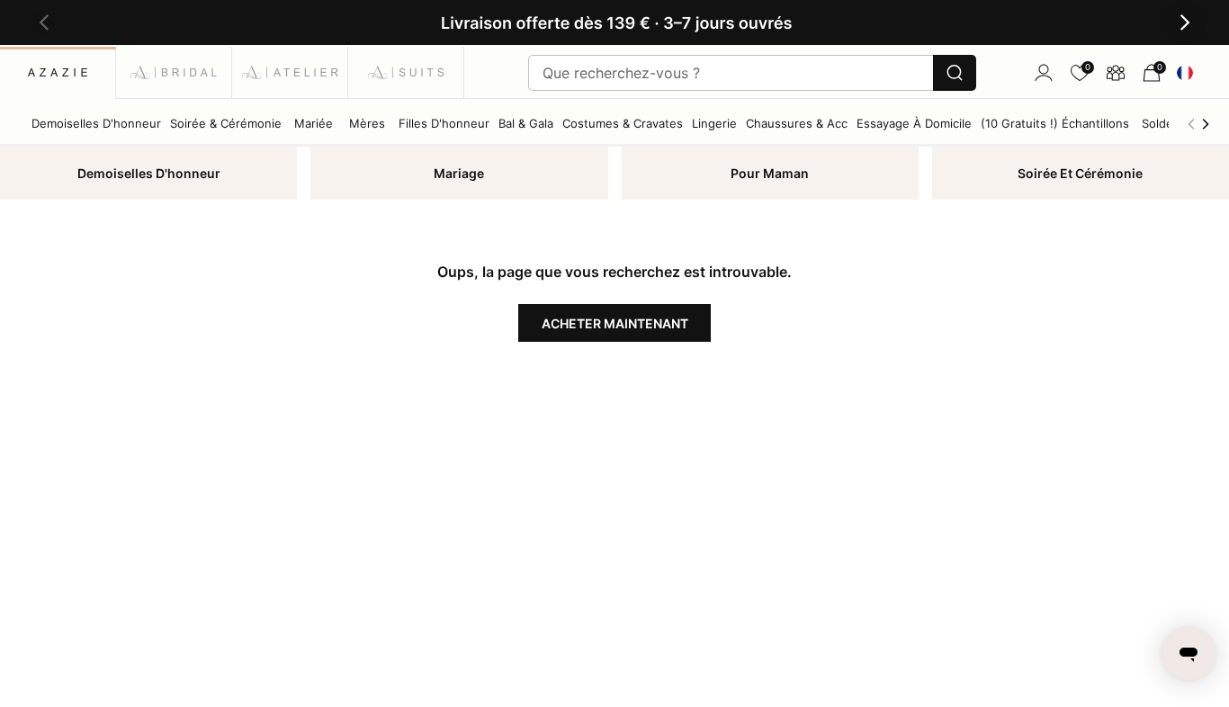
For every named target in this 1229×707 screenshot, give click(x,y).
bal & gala (525, 123)
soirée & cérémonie (226, 123)
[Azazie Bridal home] (174, 72)
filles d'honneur (444, 123)
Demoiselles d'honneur (148, 173)
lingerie (714, 123)
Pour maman (770, 173)
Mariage (459, 173)
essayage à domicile (914, 123)
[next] (1205, 123)
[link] (1079, 73)
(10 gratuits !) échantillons (1055, 123)
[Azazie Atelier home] (290, 72)
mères (367, 123)
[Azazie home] (58, 72)
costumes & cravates (622, 123)
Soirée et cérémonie (1080, 173)
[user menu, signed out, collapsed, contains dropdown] (1043, 73)
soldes (1161, 123)
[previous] (1191, 123)
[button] (44, 22)
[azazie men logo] (406, 72)
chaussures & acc (797, 123)
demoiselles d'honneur (96, 123)
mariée (313, 123)
